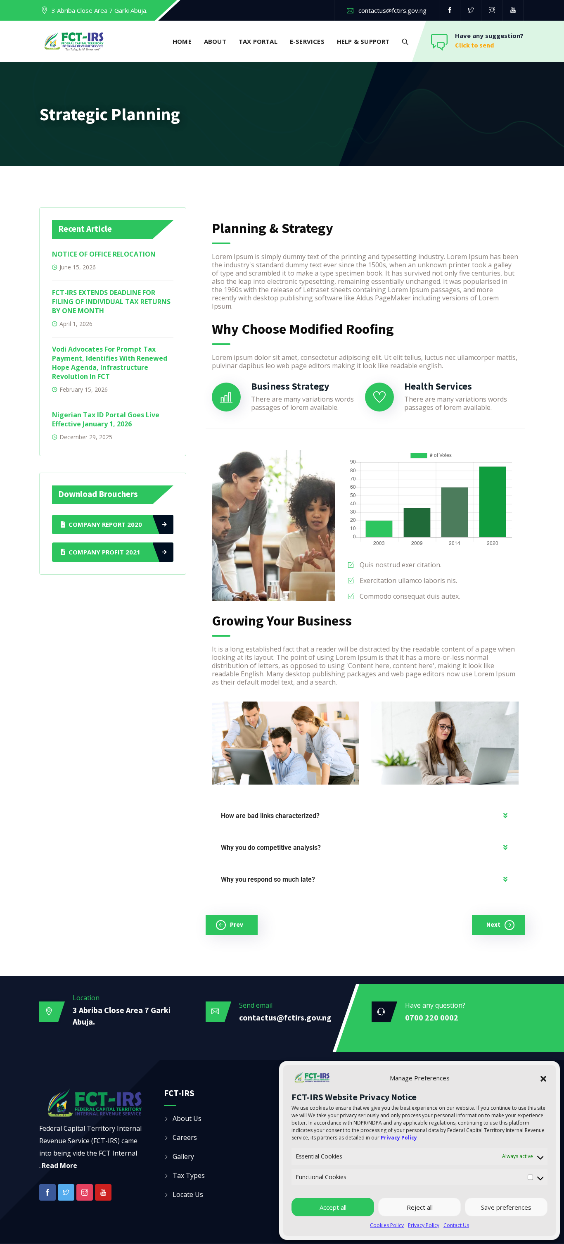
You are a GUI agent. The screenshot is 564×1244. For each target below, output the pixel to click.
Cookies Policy (387, 1225)
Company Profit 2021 (104, 552)
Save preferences (506, 1207)
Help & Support (363, 41)
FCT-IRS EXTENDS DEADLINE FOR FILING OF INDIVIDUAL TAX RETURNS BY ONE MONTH (111, 301)
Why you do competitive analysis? (271, 848)
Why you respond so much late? (268, 879)
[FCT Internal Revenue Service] (73, 42)
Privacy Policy (423, 1225)
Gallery (183, 1156)
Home (182, 41)
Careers (185, 1137)
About (215, 41)
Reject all (420, 1207)
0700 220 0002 (431, 1017)
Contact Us (456, 1225)
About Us (187, 1118)
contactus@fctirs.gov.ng (392, 10)
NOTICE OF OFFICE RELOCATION (104, 254)
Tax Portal (258, 41)
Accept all (333, 1207)
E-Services (307, 41)
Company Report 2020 (105, 524)
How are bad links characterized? (270, 816)
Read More (59, 1165)
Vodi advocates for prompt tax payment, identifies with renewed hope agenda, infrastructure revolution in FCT (109, 363)
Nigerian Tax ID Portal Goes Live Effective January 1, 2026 (105, 419)
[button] (543, 1078)
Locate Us (188, 1194)
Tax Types (189, 1175)
